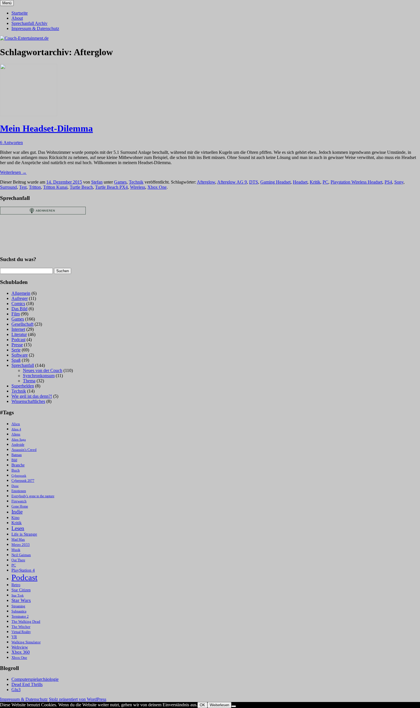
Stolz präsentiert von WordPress (77, 699)
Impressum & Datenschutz (35, 28)
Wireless (137, 187)
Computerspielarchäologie (35, 679)
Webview (19, 647)
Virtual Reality (21, 632)
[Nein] (233, 706)
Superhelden (22, 385)
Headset (300, 182)
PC (325, 182)
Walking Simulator (26, 642)
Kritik (315, 182)
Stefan (97, 182)
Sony (398, 182)
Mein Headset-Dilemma (46, 128)
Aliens (15, 434)
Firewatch (19, 501)
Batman (16, 455)
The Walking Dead (25, 621)
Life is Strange (24, 534)
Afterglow (206, 182)
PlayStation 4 (23, 570)
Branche (18, 465)
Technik (136, 182)
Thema (29, 380)
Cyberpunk (18, 475)
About (17, 18)
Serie (16, 349)
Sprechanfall (22, 365)
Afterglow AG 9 (232, 182)
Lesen (17, 528)
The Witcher (20, 627)
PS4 (388, 182)
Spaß (16, 360)
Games (120, 182)
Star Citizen (21, 590)
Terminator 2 (20, 616)
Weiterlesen (13, 172)
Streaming (18, 606)
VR (14, 637)
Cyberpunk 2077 (22, 481)
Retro (15, 585)
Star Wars (21, 600)
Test (23, 187)
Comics (18, 303)
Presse (17, 344)
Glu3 (16, 689)
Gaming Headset (275, 182)
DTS (253, 182)
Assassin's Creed (24, 450)
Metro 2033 (20, 545)
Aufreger (19, 298)
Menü (6, 3)
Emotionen (18, 491)
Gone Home (19, 506)
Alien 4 (16, 429)
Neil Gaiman (21, 555)
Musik (15, 550)
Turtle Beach (81, 187)
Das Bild (19, 308)
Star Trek (17, 595)
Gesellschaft (22, 324)
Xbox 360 (20, 652)
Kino (15, 518)
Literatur (19, 334)
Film (15, 313)
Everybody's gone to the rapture (32, 496)
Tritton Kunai (55, 187)
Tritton (35, 187)
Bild (14, 460)
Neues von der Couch (42, 370)
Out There (18, 560)
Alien (15, 424)
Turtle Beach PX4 (111, 187)
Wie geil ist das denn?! (31, 396)
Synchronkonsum (39, 375)
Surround (8, 187)
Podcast (18, 339)
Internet (18, 329)
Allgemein (20, 293)
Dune (15, 486)
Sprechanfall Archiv (29, 23)
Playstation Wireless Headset (356, 182)
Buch (15, 470)
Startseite (19, 13)
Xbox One (157, 187)
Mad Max (18, 540)
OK (202, 705)
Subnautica (18, 611)
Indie (17, 512)
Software (19, 355)
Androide (17, 445)
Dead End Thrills (27, 684)
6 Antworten (11, 142)
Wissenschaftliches (28, 401)
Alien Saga (18, 439)
